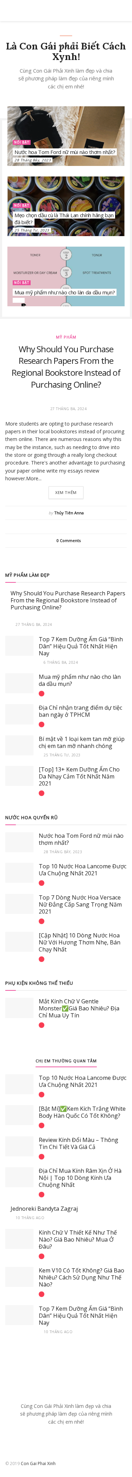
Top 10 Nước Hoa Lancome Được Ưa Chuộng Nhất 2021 (82, 869)
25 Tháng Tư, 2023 (31, 230)
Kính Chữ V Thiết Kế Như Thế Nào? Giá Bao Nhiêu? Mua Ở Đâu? (78, 1239)
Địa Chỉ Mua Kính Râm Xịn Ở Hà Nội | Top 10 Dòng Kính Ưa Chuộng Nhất (80, 1178)
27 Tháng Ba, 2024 (33, 624)
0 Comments (69, 540)
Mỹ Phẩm (66, 337)
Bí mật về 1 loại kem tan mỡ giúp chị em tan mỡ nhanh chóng (82, 742)
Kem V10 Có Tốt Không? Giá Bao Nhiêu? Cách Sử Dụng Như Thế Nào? (81, 1277)
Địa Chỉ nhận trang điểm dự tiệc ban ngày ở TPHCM (80, 711)
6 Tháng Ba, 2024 (60, 662)
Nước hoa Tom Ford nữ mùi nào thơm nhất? (64, 151)
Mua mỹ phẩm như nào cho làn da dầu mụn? (64, 292)
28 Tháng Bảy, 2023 (32, 160)
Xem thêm (65, 492)
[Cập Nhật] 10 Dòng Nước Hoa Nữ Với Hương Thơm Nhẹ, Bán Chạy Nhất (79, 942)
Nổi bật (21, 142)
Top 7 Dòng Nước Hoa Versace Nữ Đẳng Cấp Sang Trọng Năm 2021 (80, 904)
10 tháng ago (29, 1217)
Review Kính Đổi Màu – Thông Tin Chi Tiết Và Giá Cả (78, 1143)
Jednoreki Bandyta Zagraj (44, 1208)
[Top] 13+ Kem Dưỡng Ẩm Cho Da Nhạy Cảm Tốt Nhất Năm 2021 (79, 776)
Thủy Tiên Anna (69, 512)
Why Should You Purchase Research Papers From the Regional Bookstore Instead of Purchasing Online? (66, 366)
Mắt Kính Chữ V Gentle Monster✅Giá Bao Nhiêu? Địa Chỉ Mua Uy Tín (79, 1008)
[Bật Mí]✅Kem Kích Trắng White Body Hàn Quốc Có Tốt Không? (82, 1112)
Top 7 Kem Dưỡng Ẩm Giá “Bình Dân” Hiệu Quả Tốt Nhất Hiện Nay (81, 646)
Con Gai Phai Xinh (38, 1463)
